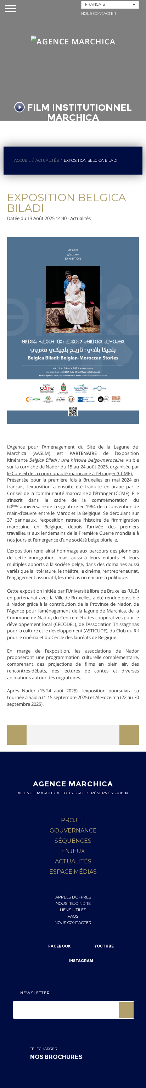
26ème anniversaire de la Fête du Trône (50, 738)
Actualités (73, 861)
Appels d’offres (73, 897)
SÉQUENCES (73, 840)
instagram (81, 960)
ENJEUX (73, 851)
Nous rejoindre (73, 903)
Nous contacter (98, 13)
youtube (104, 946)
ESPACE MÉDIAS (73, 871)
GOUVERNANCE (73, 830)
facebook (59, 946)
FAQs (73, 916)
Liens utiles (73, 909)
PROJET (73, 820)
